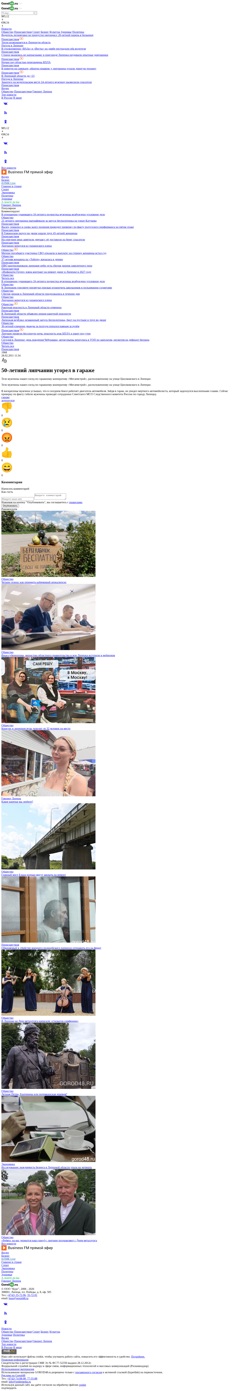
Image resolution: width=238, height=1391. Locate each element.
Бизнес (45, 31)
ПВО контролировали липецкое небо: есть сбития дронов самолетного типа (46, 265)
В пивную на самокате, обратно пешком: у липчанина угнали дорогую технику (48, 68)
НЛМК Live (8, 183)
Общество (7, 31)
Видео (5, 88)
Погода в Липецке (12, 45)
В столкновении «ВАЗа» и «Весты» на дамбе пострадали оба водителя (43, 48)
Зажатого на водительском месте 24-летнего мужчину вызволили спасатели (46, 82)
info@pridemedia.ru (20, 1381)
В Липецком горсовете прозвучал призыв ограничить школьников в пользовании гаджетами (56, 287)
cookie (82, 1384)
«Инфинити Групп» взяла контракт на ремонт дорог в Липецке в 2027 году (46, 271)
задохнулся (7, 400)
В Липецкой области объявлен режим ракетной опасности (36, 313)
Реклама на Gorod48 (13, 1375)
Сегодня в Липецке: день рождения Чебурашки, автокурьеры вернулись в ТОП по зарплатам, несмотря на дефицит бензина (75, 339)
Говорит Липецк (42, 91)
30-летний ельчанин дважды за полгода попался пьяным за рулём (40, 326)
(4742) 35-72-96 (17, 1295)
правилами (75, 502)
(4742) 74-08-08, (17, 1378)
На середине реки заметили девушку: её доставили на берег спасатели (43, 239)
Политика (78, 31)
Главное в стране (11, 186)
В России (7, 97)
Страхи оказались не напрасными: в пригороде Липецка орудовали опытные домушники (54, 54)
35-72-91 (32, 1295)
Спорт (36, 31)
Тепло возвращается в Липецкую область (26, 42)
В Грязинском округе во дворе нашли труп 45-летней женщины (39, 233)
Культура (54, 31)
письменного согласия (88, 1372)
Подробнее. (138, 1356)
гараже (5, 397)
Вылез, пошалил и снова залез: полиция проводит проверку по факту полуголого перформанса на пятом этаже (67, 227)
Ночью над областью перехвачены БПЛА (26, 62)
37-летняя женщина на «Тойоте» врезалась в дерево (32, 259)
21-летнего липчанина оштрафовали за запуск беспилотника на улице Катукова (49, 220)
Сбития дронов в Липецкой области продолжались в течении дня (40, 293)
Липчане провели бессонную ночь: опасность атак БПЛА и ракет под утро (46, 333)
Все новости (8, 167)
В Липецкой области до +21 (18, 75)
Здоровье (66, 31)
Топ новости (8, 94)
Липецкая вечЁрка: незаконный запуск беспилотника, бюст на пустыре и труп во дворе (53, 319)
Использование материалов (17, 1369)
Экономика (8, 192)
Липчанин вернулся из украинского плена (26, 245)
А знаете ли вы (10, 201)
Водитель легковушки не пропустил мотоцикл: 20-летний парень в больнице (47, 35)
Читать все (7, 278)
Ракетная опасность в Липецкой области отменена (31, 307)
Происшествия (23, 31)
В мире (17, 97)
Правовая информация (14, 1359)
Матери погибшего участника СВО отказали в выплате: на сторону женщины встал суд (53, 253)
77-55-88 (32, 1378)
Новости (6, 28)
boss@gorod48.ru (18, 1298)
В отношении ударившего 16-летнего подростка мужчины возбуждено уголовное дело (53, 214)
